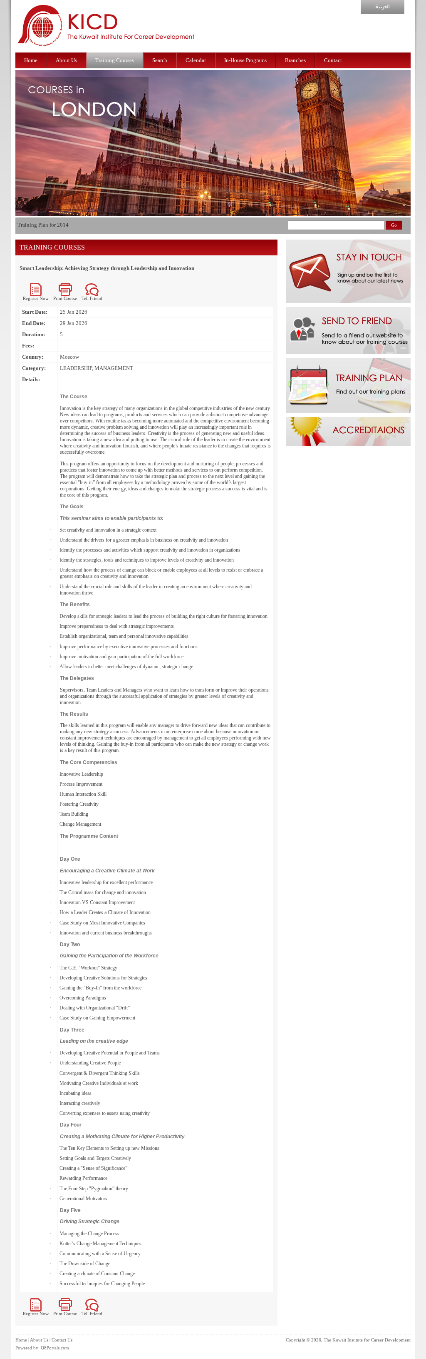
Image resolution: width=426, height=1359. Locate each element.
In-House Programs (245, 60)
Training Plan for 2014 (43, 225)
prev (23, 175)
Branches (295, 60)
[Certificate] (348, 444)
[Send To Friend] (348, 352)
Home (30, 60)
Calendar (196, 60)
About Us (66, 60)
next (406, 175)
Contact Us (62, 1340)
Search (159, 60)
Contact (333, 60)
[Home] (106, 50)
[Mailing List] (348, 301)
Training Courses (114, 60)
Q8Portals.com (55, 1348)
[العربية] (382, 12)
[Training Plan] (348, 411)
